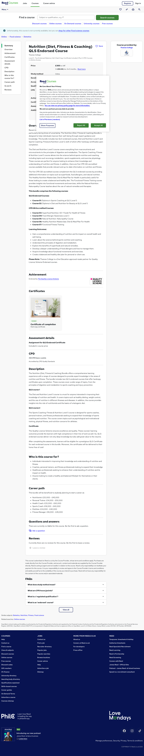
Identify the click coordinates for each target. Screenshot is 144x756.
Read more (82, 69)
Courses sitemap (7, 701)
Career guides (6, 690)
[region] (72, 104)
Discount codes (7, 665)
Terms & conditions (135, 740)
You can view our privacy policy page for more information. (67, 105)
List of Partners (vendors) (50, 119)
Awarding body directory (10, 679)
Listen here (23, 739)
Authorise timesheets (117, 643)
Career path (9, 82)
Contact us (5, 643)
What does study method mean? (41, 584)
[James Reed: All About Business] (8, 734)
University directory (8, 676)
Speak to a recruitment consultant (122, 672)
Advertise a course (8, 697)
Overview (8, 49)
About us (76, 639)
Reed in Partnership (116, 654)
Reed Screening (115, 657)
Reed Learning (114, 650)
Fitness (31, 615)
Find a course (27, 17)
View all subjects (7, 650)
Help (3, 639)
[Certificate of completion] (45, 307)
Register (127, 3)
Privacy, (124, 740)
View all (66, 610)
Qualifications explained (10, 683)
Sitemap (40, 672)
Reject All (81, 125)
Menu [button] (4, 9)
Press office (77, 650)
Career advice (49, 3)
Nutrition (23, 615)
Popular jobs (42, 650)
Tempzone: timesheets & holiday (121, 639)
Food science (15, 37)
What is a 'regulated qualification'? (43, 596)
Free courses (107, 23)
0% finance (5, 672)
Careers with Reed (116, 661)
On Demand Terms (8, 694)
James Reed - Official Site (119, 665)
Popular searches (43, 654)
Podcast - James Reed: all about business (124, 668)
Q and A (7, 86)
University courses (91, 23)
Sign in (138, 3)
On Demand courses (72, 23)
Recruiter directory (44, 647)
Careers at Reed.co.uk (81, 643)
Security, (117, 740)
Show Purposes (47, 125)
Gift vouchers (6, 668)
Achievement (10, 53)
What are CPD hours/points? (40, 590)
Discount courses (39, 23)
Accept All (98, 125)
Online (4, 37)
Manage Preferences (104, 740)
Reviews (7, 90)
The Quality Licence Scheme (48, 279)
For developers (79, 647)
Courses (35, 3)
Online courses (55, 23)
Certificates (9, 57)
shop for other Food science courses (73, 30)
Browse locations (43, 657)
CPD (6, 67)
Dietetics (27, 37)
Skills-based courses (9, 686)
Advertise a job (43, 668)
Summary (8, 45)
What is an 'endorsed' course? (41, 602)
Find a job (41, 643)
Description (9, 71)
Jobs (25, 3)
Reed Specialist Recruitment (119, 647)
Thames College (126, 48)
